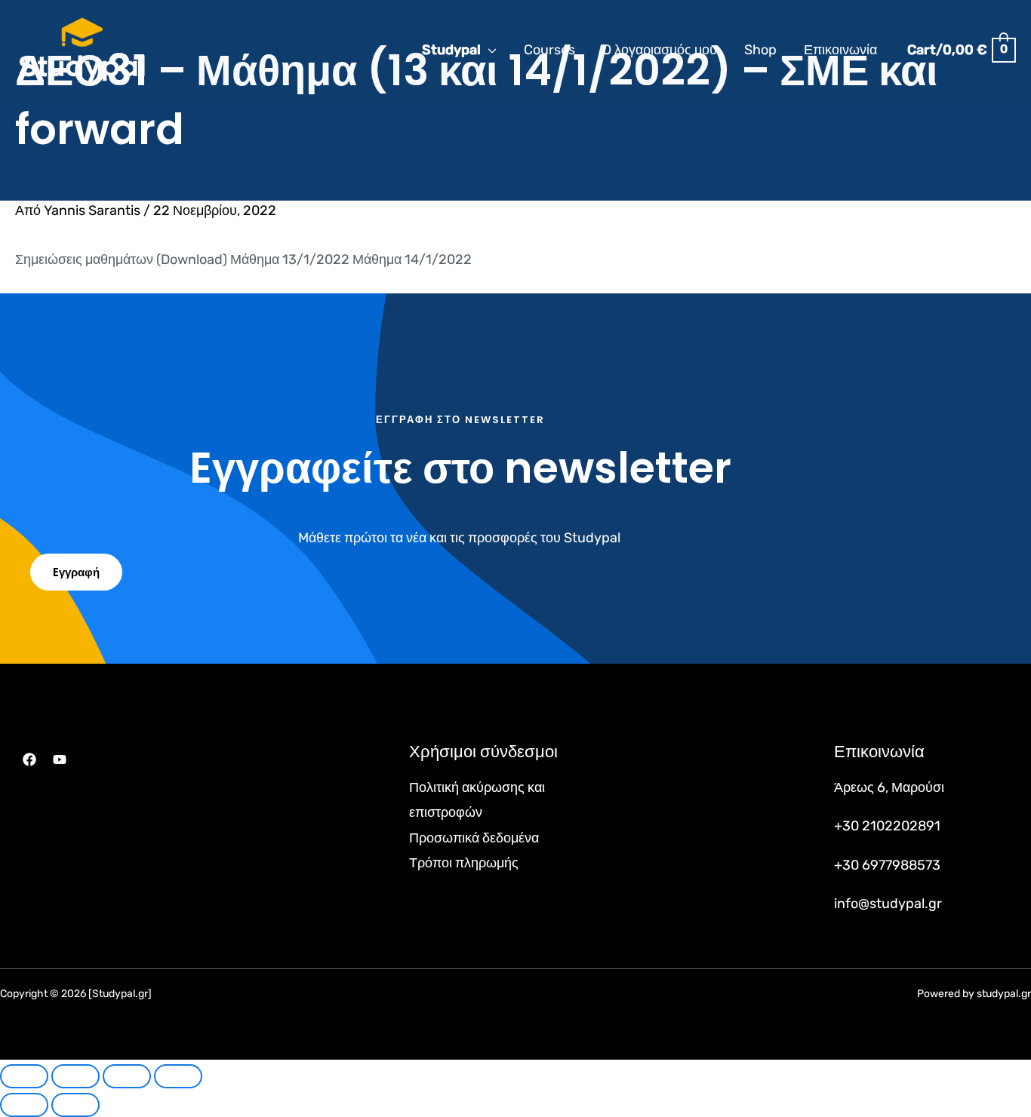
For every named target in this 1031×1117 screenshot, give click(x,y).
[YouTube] (59, 759)
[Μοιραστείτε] (127, 1076)
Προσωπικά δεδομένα (474, 838)
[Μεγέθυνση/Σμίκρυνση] (24, 1076)
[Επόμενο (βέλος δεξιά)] (75, 1105)
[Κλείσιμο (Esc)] (178, 1076)
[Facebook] (29, 759)
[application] (489, 49)
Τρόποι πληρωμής (464, 863)
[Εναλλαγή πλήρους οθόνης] (75, 1076)
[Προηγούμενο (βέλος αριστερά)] (24, 1105)
